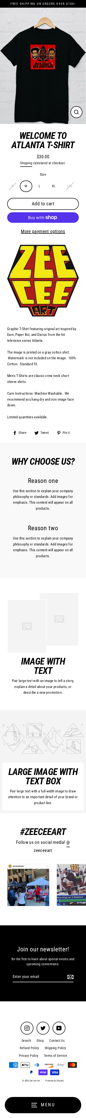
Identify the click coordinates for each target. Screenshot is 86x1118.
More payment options (43, 231)
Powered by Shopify (54, 1081)
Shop (40, 1040)
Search (26, 1040)
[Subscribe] (70, 977)
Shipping (26, 163)
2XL (69, 186)
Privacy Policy (28, 1056)
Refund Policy (29, 1048)
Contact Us (56, 1040)
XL (54, 186)
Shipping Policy (55, 1048)
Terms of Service (55, 1056)
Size (43, 174)
